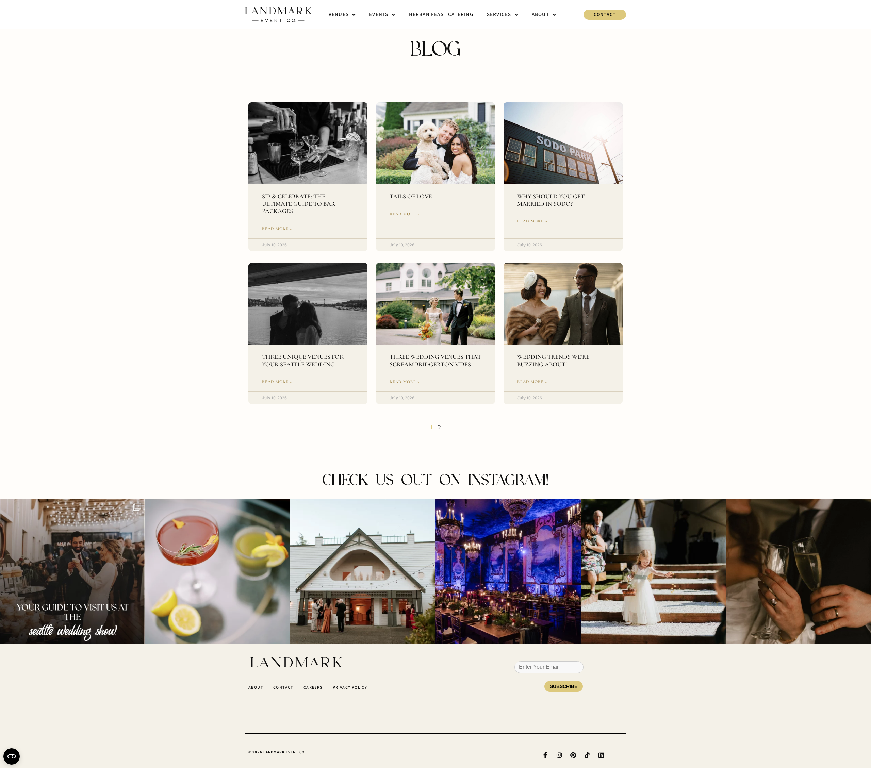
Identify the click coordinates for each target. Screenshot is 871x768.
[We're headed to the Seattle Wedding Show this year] (72, 571)
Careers (313, 687)
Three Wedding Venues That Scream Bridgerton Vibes (435, 360)
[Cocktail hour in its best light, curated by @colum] (363, 571)
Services (499, 14)
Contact (283, 687)
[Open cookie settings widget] (11, 756)
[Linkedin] (601, 755)
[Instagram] (559, 755)
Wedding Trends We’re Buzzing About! (553, 360)
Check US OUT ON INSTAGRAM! (435, 479)
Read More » (277, 228)
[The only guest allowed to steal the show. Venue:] (653, 571)
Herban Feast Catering (441, 14)
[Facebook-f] (545, 755)
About (540, 14)
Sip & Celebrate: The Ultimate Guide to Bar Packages (298, 204)
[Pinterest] (573, 755)
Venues (339, 14)
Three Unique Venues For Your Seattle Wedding (303, 360)
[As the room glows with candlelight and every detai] (508, 571)
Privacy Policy (350, 687)
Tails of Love (411, 196)
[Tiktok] (587, 755)
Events (378, 14)
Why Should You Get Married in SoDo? (551, 200)
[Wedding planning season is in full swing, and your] (798, 571)
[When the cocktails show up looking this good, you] (218, 571)
